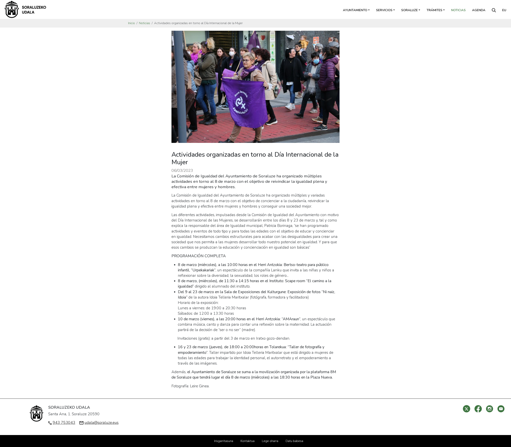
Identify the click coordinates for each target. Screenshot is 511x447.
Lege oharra (270, 441)
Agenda (478, 10)
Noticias (458, 10)
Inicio (131, 23)
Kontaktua (248, 441)
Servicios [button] (384, 10)
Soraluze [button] (409, 10)
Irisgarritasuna (223, 441)
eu (504, 10)
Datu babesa (294, 441)
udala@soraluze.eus (101, 422)
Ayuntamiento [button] (355, 10)
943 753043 (64, 422)
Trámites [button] (434, 10)
